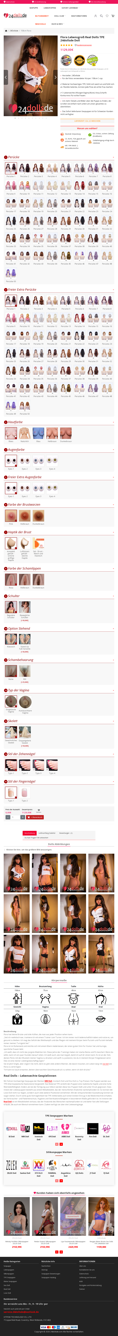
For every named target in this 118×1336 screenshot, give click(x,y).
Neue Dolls (40, 24)
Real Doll (8, 1101)
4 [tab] (25, 118)
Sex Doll (7, 1285)
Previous (6, 77)
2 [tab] (18, 118)
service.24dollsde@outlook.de (21, 1311)
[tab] (30, 833)
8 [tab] (39, 118)
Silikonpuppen (9, 1274)
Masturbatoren (79, 16)
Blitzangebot (42, 16)
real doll (106, 1064)
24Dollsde (14, 30)
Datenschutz (84, 1274)
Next (55, 77)
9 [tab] (43, 118)
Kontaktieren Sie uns (87, 1270)
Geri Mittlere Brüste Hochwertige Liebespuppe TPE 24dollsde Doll (73, 1243)
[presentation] (56, 1144)
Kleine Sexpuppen (10, 1281)
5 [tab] (29, 118)
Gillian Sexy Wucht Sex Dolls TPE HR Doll (101, 1243)
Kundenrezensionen (84, 45)
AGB (81, 1281)
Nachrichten (45, 1266)
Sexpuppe (34, 8)
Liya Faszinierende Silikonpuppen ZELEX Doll (16, 1243)
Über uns (82, 1266)
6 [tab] (32, 118)
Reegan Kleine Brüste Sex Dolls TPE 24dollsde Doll (45, 1243)
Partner (82, 1289)
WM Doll (48, 1081)
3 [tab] (22, 118)
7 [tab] (36, 118)
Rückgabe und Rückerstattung (90, 1285)
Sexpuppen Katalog (48, 1277)
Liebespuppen (50, 8)
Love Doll (7, 1293)
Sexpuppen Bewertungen (50, 1274)
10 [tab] (46, 118)
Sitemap (44, 1270)
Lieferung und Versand (87, 1277)
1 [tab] (15, 118)
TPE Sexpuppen (9, 1277)
